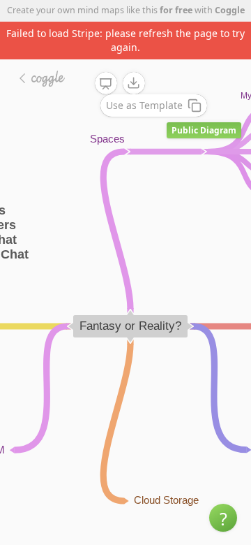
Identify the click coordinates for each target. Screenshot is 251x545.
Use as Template (144, 105)
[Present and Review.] (106, 84)
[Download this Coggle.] (134, 83)
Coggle (230, 10)
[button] (223, 518)
